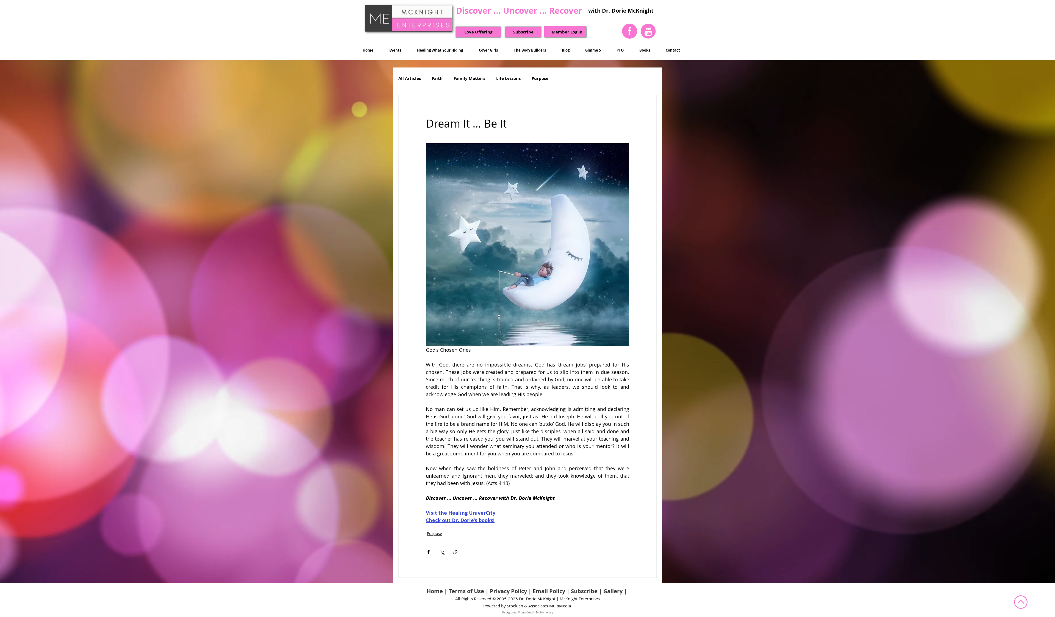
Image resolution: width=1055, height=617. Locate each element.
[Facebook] (629, 31)
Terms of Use (466, 591)
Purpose (540, 78)
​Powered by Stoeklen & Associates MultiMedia (527, 605)
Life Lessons (508, 78)
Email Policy (549, 591)
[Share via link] (455, 552)
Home (435, 591)
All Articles (409, 78)
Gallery (613, 591)
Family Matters (469, 78)
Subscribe (584, 591)
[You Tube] (648, 31)
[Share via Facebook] (428, 552)
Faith (437, 78)
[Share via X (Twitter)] (442, 552)
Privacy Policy (508, 591)
